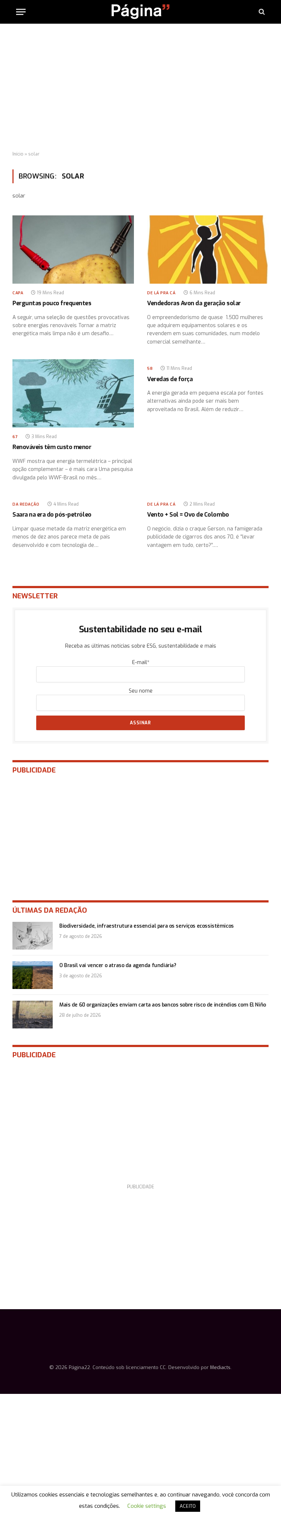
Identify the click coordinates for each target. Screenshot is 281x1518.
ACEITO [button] (188, 1506)
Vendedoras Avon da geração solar (194, 303)
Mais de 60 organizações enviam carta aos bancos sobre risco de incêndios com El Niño (162, 1004)
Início (17, 154)
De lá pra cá (161, 293)
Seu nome (141, 690)
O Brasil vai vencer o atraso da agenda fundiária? (117, 965)
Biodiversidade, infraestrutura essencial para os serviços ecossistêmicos (146, 926)
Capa (17, 293)
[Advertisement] (140, 88)
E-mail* (140, 662)
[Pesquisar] (261, 12)
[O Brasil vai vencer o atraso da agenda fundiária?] (32, 975)
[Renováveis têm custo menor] (73, 393)
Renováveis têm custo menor (51, 447)
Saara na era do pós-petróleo (51, 514)
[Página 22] (140, 12)
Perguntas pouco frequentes (51, 303)
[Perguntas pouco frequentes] (73, 249)
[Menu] (21, 12)
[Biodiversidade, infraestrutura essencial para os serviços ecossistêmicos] (32, 936)
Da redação (26, 504)
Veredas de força (169, 379)
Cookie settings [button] (146, 1506)
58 (150, 368)
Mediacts (220, 1367)
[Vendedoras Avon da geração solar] (208, 249)
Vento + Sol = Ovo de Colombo (188, 514)
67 (15, 437)
